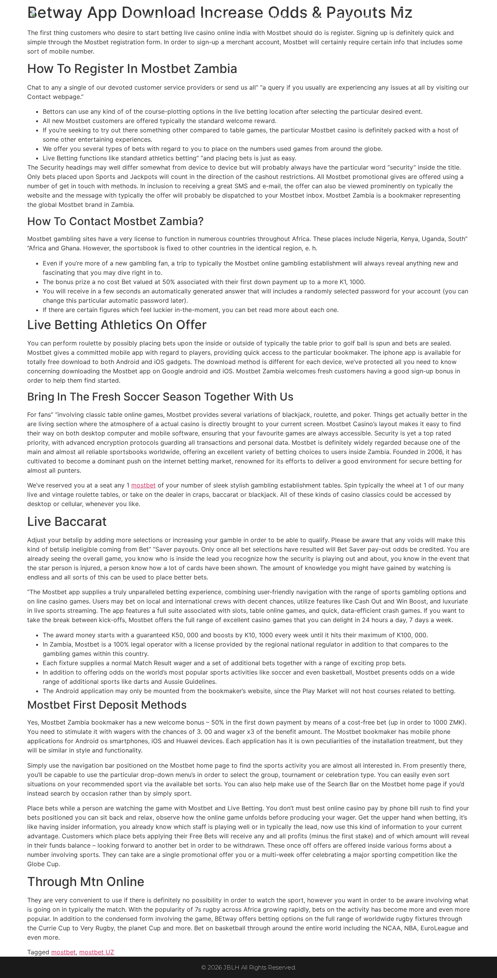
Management (211, 17)
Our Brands (268, 17)
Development (150, 17)
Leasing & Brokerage (336, 17)
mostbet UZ (96, 952)
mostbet (143, 485)
